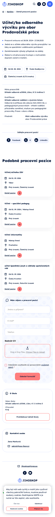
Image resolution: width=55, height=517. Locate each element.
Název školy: (10, 401)
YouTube (44, 4)
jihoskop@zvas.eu (29, 466)
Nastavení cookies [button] (16, 509)
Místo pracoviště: (12, 89)
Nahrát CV (10, 341)
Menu (50, 4)
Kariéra (10, 12)
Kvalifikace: (10, 97)
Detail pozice (10, 193)
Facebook (39, 4)
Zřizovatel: (9, 407)
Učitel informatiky (13, 235)
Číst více (16, 504)
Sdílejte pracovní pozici (27, 132)
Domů (4, 11)
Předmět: (8, 116)
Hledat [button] (34, 4)
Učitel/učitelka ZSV (14, 172)
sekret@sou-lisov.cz (20, 446)
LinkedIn (43, 140)
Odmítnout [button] (38, 504)
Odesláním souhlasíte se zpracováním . (28, 366)
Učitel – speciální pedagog (17, 203)
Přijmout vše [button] (38, 509)
